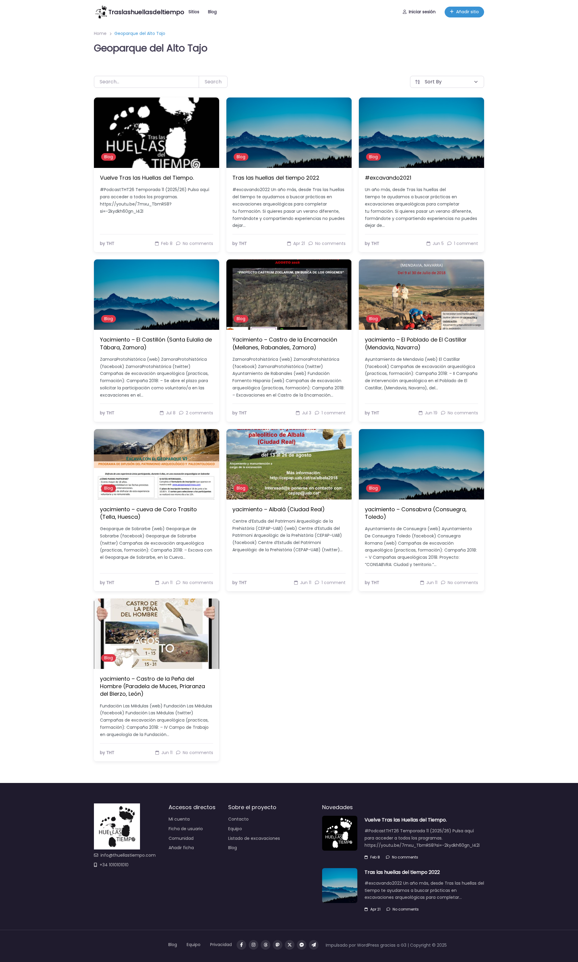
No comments (405, 857)
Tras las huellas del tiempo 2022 (275, 177)
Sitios (193, 12)
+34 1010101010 (114, 865)
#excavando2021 (388, 177)
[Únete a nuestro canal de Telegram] (314, 945)
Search (213, 81)
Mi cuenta (179, 819)
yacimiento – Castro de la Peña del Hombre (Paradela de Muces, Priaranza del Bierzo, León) (152, 686)
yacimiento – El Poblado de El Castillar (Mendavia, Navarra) (416, 343)
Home (100, 33)
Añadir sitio (467, 12)
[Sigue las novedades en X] (289, 945)
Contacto (238, 819)
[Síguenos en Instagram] (253, 945)
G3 (403, 945)
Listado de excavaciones (254, 838)
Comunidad (181, 838)
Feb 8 (375, 857)
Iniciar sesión (422, 12)
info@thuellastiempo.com (128, 855)
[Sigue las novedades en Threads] (265, 945)
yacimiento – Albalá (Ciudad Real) (278, 509)
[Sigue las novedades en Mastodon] (277, 945)
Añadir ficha (181, 848)
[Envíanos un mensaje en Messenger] (301, 945)
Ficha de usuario (186, 829)
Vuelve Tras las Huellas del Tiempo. (147, 177)
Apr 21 (375, 909)
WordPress (368, 945)
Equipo (235, 829)
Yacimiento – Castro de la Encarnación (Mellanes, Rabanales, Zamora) (284, 343)
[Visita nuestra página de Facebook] (241, 945)
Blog (212, 12)
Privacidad (221, 945)
